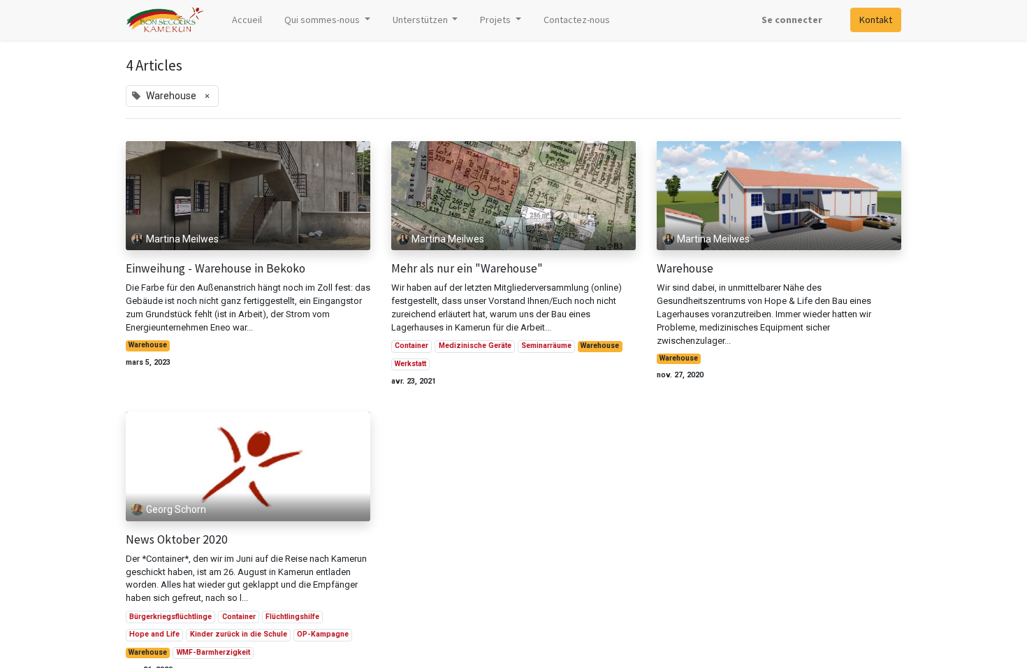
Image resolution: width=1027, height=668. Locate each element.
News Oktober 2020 (177, 539)
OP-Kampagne (323, 634)
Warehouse (148, 344)
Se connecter (792, 19)
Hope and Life (154, 634)
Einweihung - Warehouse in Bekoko (215, 268)
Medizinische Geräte (475, 345)
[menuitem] (247, 20)
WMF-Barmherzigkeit (213, 652)
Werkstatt (410, 363)
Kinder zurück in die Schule (238, 634)
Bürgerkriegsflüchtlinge (170, 616)
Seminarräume (546, 345)
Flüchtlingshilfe (292, 616)
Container (411, 345)
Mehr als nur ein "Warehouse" (467, 268)
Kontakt (875, 19)
